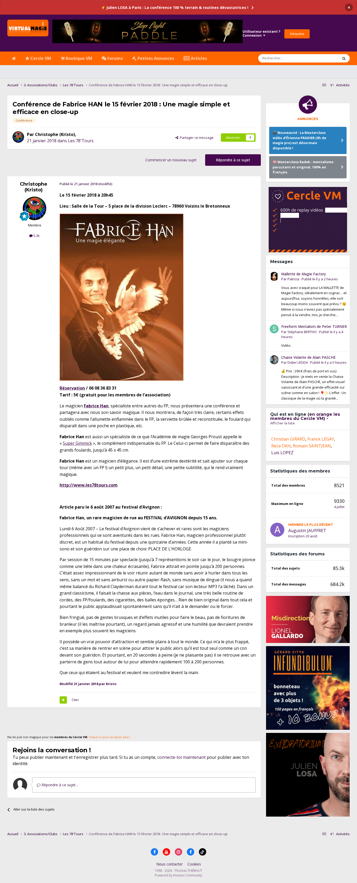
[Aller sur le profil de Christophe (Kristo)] (18, 137)
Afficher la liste (282, 423)
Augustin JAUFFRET (307, 530)
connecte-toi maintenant (181, 757)
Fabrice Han (96, 406)
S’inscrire (297, 33)
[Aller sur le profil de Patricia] (274, 276)
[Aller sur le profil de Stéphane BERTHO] (274, 328)
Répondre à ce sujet (233, 159)
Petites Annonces (155, 58)
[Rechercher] (344, 58)
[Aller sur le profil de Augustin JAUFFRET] (277, 530)
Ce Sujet (325, 58)
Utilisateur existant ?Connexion (261, 33)
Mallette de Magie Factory (303, 273)
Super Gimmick (77, 443)
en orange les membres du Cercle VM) (305, 416)
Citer (75, 699)
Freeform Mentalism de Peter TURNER (314, 326)
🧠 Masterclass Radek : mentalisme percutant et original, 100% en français (303, 166)
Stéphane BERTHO (302, 331)
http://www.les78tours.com (89, 485)
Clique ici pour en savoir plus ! (109, 737)
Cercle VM (40, 58)
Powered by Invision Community (178, 875)
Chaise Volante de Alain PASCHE (308, 357)
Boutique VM (78, 58)
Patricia (293, 279)
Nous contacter (169, 864)
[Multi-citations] (63, 700)
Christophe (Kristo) (55, 134)
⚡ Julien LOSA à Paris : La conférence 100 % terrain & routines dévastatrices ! (174, 7)
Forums (114, 58)
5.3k (36, 235)
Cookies (194, 864)
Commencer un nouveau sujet (171, 159)
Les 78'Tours (81, 141)
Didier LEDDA (297, 362)
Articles (198, 58)
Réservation (72, 388)
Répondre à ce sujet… (59, 784)
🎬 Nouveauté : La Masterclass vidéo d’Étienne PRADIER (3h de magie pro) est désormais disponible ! (299, 140)
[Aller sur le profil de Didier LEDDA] (274, 359)
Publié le (320, 279)
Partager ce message (196, 137)
